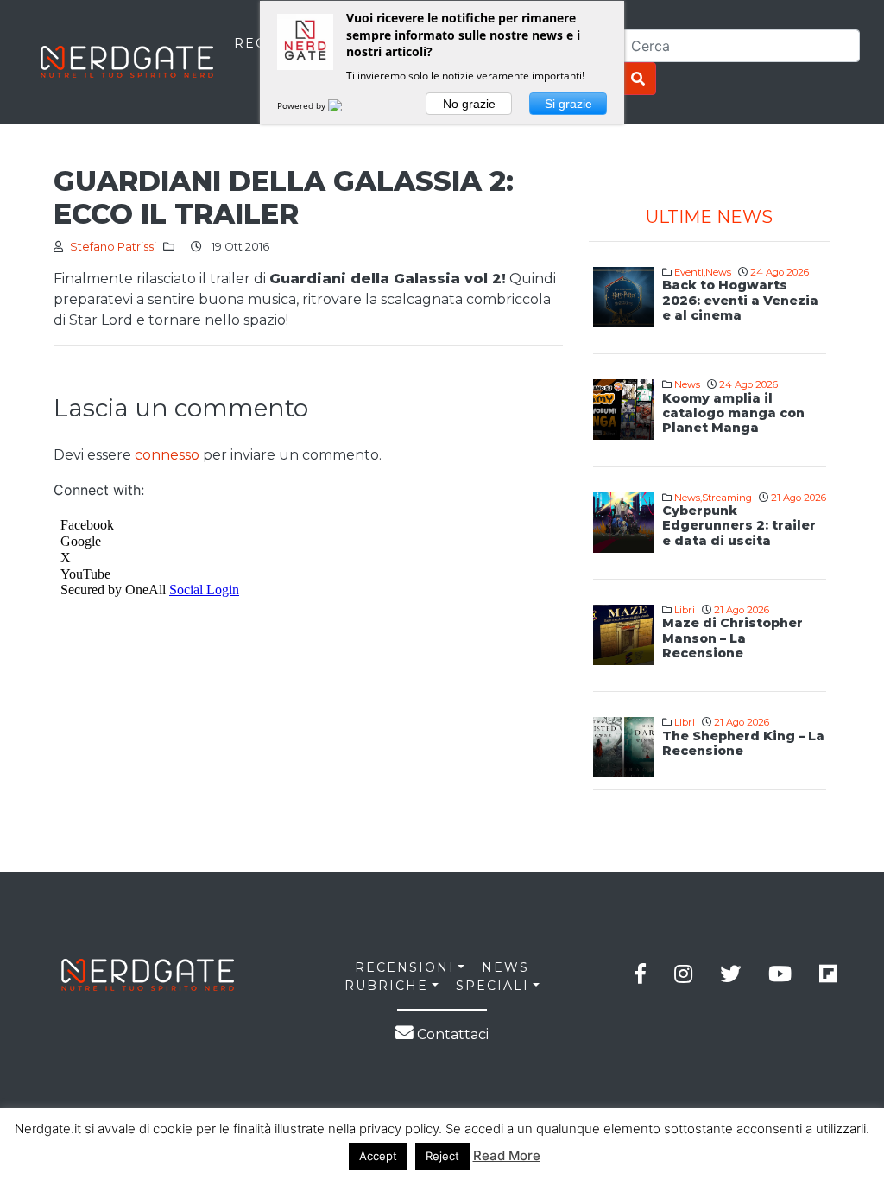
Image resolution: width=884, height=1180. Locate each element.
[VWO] (345, 105)
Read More (506, 1155)
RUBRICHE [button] (386, 985)
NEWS (505, 967)
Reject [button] (442, 1156)
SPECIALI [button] (492, 985)
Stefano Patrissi (113, 246)
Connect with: (99, 489)
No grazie (469, 104)
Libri (684, 610)
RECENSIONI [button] (405, 967)
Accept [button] (378, 1156)
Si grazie (568, 104)
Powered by (302, 105)
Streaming (727, 498)
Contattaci (451, 1034)
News (718, 272)
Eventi (689, 272)
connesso (167, 455)
